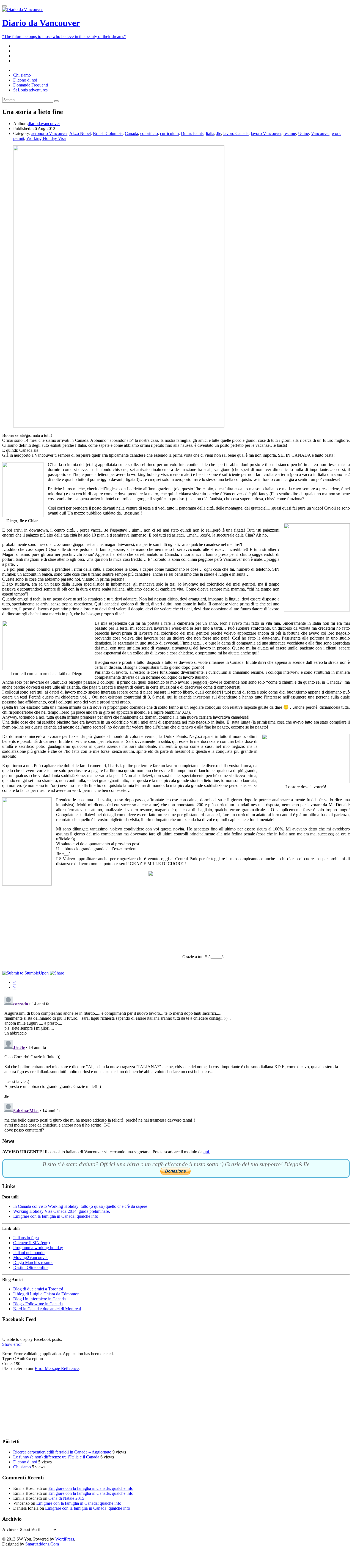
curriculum (169, 133)
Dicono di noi (25, 1462)
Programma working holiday (38, 1247)
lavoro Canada (236, 133)
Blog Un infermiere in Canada (39, 1298)
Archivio (10, 1529)
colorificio (149, 133)
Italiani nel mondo (29, 1252)
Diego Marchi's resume (33, 1262)
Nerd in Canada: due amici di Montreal (47, 1308)
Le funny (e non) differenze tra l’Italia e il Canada (56, 1457)
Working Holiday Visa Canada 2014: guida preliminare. (61, 1211)
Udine (303, 133)
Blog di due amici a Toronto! (38, 1289)
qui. (207, 1151)
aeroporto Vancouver (49, 133)
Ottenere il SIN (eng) (31, 1242)
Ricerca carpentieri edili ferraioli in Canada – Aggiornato (62, 1452)
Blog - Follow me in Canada (38, 1303)
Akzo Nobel (80, 133)
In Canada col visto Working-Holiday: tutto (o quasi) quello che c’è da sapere (80, 1206)
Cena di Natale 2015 (66, 1498)
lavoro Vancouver (266, 133)
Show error (12, 1344)
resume (290, 133)
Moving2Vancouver (30, 1257)
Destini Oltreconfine (30, 1267)
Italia (210, 133)
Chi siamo (22, 1467)
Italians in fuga (26, 1237)
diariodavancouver (44, 123)
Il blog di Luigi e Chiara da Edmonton (46, 1294)
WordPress (64, 1539)
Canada (131, 133)
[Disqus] (176, 1063)
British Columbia (108, 133)
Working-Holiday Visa (46, 138)
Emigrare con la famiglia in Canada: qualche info (55, 1216)
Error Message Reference (57, 1368)
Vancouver (320, 133)
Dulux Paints (192, 133)
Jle (218, 133)
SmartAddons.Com (42, 1544)
